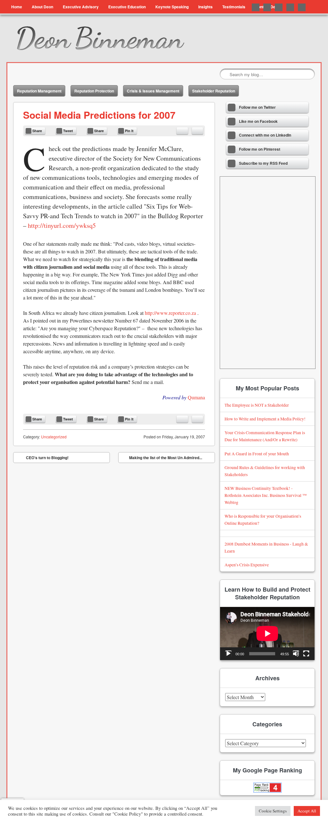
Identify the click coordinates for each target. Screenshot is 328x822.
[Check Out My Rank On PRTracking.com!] (267, 788)
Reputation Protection (94, 91)
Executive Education (127, 7)
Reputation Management (39, 91)
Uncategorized (54, 436)
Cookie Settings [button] (273, 811)
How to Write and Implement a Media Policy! (265, 419)
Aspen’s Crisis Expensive (247, 565)
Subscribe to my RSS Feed (263, 163)
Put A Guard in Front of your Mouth (257, 454)
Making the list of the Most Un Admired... (170, 459)
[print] (197, 130)
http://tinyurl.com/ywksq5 (62, 225)
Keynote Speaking (172, 7)
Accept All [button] (307, 811)
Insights (205, 7)
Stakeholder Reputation (213, 91)
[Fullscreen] (306, 653)
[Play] (228, 653)
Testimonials (233, 7)
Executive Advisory (81, 7)
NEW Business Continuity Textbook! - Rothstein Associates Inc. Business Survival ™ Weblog (266, 495)
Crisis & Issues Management (153, 91)
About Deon (42, 7)
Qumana (196, 397)
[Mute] (296, 653)
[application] (267, 633)
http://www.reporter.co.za (170, 312)
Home (16, 7)
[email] (182, 130)
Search (225, 74)
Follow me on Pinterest (290, 7)
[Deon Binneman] (121, 38)
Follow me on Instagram (302, 7)
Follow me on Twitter (255, 7)
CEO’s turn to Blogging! (43, 459)
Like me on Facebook (267, 7)
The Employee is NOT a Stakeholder (257, 405)
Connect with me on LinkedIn (279, 7)
